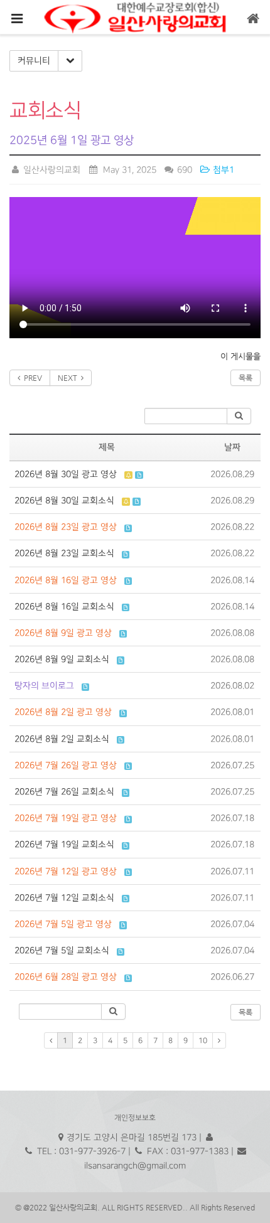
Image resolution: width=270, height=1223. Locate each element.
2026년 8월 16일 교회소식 (64, 606)
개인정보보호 (135, 1118)
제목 (107, 447)
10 (202, 1041)
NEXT (69, 377)
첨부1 (222, 169)
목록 (245, 377)
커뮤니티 (34, 60)
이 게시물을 (240, 356)
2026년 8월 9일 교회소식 (61, 659)
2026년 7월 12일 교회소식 (64, 897)
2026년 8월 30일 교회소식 (64, 500)
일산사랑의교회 (50, 169)
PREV (31, 377)
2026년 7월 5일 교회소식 (61, 950)
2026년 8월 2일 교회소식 (61, 739)
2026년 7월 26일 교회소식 (64, 791)
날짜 (232, 447)
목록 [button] (245, 1012)
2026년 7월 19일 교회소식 (64, 844)
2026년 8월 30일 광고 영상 (65, 474)
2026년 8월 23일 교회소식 (64, 553)
